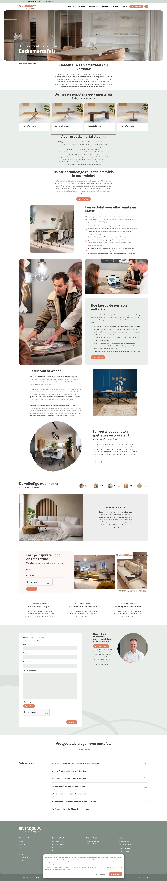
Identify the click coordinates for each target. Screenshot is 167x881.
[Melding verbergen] (147, 2)
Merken (54, 851)
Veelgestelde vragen (58, 854)
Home (20, 63)
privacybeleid (98, 862)
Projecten (105, 6)
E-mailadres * (27, 662)
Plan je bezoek (136, 6)
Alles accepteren (115, 874)
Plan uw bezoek (83, 199)
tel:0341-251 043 (101, 646)
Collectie (25, 63)
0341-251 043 (126, 848)
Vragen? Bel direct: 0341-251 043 (48, 1)
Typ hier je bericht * (29, 670)
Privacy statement (143, 877)
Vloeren (21, 854)
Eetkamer (30, 63)
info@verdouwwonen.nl (128, 851)
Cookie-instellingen (100, 874)
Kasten (21, 860)
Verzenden (31, 589)
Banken (21, 841)
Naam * (25, 644)
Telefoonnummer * (29, 653)
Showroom (81, 6)
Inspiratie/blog (93, 6)
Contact (124, 6)
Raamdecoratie (23, 857)
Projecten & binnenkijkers (60, 848)
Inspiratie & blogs (57, 841)
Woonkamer (22, 844)
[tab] (84, 486)
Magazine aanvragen (58, 844)
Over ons (115, 6)
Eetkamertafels (83, 749)
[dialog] (83, 866)
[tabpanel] (83, 517)
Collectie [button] (69, 6)
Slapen (21, 848)
